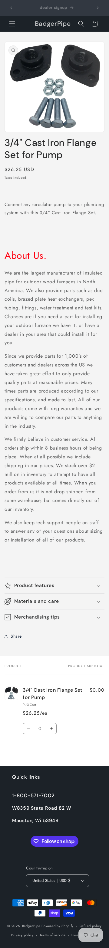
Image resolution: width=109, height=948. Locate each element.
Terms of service (53, 935)
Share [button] (16, 636)
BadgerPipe (31, 925)
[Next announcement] (97, 8)
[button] (12, 23)
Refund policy (91, 925)
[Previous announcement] (11, 8)
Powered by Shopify (57, 925)
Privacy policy (22, 935)
